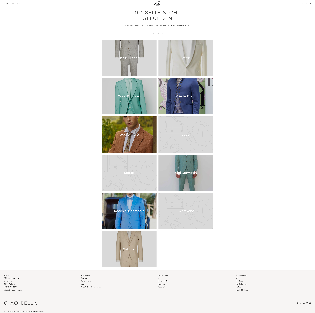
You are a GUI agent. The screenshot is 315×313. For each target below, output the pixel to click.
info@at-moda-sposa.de (13, 290)
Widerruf (161, 287)
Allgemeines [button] (85, 275)
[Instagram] (307, 303)
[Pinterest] (304, 303)
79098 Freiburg (9, 284)
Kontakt (238, 287)
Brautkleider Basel (242, 290)
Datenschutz (163, 281)
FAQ (237, 278)
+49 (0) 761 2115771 (10, 287)
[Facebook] (297, 303)
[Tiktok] (301, 303)
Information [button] (163, 275)
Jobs (83, 284)
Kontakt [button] (7, 275)
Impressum (162, 284)
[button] (6, 3)
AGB (159, 278)
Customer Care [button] (241, 275)
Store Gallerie (86, 281)
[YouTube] (310, 303)
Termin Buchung (241, 284)
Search (27, 311)
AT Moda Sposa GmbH (12, 278)
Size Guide (239, 281)
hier (168, 26)
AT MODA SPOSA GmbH (13, 311)
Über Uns (84, 278)
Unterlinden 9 (9, 281)
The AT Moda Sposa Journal (91, 287)
